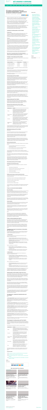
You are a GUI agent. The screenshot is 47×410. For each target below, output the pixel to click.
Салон (19, 5)
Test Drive (22, 5)
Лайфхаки (11, 5)
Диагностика (25, 5)
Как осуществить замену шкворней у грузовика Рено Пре (16, 354)
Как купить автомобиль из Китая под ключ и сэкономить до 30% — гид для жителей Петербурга (36, 48)
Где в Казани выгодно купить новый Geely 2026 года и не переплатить (35, 32)
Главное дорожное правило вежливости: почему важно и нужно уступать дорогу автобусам (36, 21)
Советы (14, 5)
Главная (7, 9)
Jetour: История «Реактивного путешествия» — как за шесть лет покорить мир (36, 42)
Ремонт (16, 5)
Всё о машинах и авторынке (22, 2)
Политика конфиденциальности (9, 407)
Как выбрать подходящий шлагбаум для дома (22, 386)
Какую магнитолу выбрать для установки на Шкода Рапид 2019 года (22, 375)
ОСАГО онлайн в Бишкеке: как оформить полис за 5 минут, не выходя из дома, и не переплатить (36, 15)
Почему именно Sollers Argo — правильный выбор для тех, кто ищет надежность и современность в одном (11, 397)
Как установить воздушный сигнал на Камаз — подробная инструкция (11, 386)
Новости (7, 5)
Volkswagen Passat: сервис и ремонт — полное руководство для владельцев (36, 37)
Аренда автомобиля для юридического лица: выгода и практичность (35, 51)
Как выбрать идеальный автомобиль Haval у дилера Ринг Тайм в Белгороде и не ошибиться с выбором (23, 397)
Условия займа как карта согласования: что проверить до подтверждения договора (36, 40)
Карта (32, 5)
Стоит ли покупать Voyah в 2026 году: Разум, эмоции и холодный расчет (36, 45)
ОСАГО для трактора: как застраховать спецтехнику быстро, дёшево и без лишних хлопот (11, 375)
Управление (29, 5)
